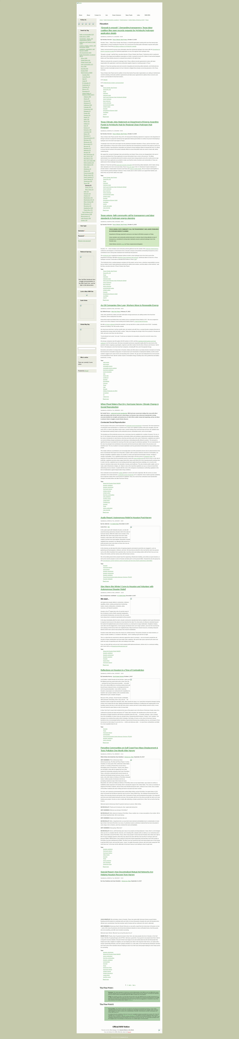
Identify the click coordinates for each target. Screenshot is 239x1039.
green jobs (106, 375)
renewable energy (107, 366)
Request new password (84, 241)
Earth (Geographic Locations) (111, 20)
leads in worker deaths (136, 168)
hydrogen (105, 93)
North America (123, 20)
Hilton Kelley (106, 855)
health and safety (107, 206)
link (109, 527)
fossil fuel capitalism (108, 370)
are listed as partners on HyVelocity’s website (124, 46)
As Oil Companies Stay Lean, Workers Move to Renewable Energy (130, 305)
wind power (106, 364)
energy (105, 114)
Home (101, 20)
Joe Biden (105, 112)
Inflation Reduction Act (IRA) (110, 391)
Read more (106, 116)
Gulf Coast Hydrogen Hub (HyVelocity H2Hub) (115, 97)
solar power (106, 362)
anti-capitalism (107, 496)
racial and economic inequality (124, 165)
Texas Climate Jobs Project (120, 39)
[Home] (79, 3)
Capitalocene (106, 502)
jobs (104, 374)
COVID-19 (105, 377)
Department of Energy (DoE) (110, 110)
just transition (106, 734)
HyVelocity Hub (107, 255)
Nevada (105, 389)
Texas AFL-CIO (107, 89)
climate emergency (108, 973)
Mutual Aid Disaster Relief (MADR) (112, 483)
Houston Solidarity (107, 579)
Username (81, 231)
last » (134, 985)
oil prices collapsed (110, 324)
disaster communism (108, 573)
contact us (130, 999)
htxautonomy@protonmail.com (119, 646)
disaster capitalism (108, 485)
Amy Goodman (107, 862)
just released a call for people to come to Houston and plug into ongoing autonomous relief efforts (127, 560)
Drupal (86, 371)
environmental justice (108, 105)
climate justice (106, 106)
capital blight (106, 500)
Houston (105, 108)
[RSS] (78, 1026)
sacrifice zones (107, 498)
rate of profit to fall (138, 458)
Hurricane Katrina (107, 853)
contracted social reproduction (119, 413)
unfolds (121, 472)
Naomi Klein (106, 660)
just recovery (106, 569)
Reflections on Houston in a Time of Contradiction (122, 670)
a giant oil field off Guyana (141, 321)
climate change (107, 491)
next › (130, 985)
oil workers (106, 393)
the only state (130, 167)
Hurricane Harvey (107, 489)
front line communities (108, 495)
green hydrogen (107, 99)
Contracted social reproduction (126, 474)
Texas (147, 20)
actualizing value (148, 456)
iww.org (129, 1031)
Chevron (105, 383)
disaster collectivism (108, 487)
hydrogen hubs (107, 95)
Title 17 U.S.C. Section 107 (129, 1015)
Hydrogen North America (152, 248)
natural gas (106, 396)
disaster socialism (107, 657)
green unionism (107, 103)
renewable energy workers (110, 368)
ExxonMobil (106, 381)
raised (123, 244)
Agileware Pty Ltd (124, 1037)
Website (105, 79)
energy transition (107, 372)
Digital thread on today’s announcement (113, 82)
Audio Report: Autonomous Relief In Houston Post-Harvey (126, 517)
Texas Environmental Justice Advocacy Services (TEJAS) (117, 577)
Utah (104, 387)
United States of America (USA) (136, 20)
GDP (135, 259)
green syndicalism (107, 508)
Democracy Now (107, 864)
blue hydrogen (107, 101)
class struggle (106, 208)
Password (81, 236)
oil (103, 394)
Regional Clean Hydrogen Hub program (128, 257)
